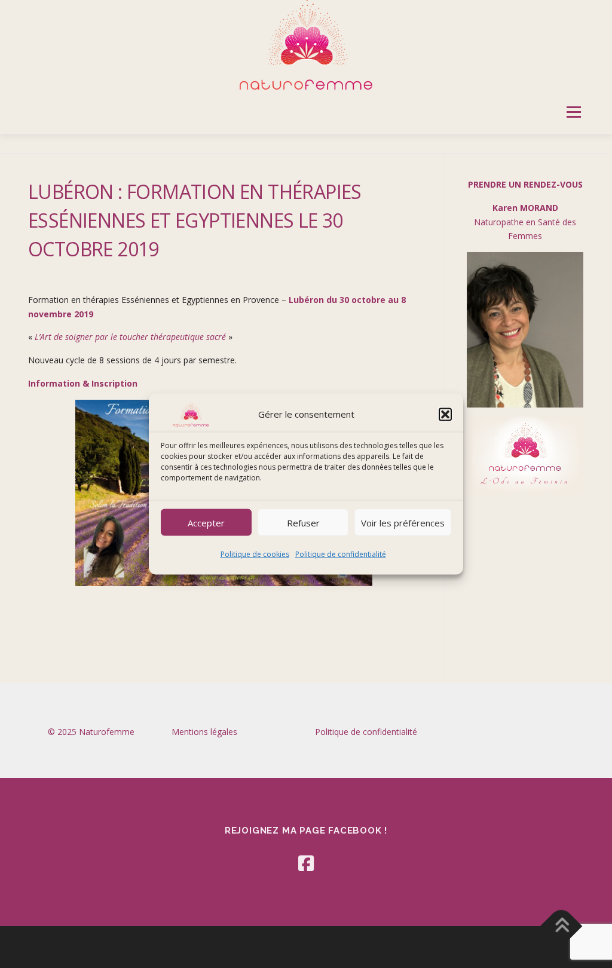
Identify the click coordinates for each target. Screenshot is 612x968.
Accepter (206, 522)
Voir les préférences (403, 522)
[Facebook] (306, 863)
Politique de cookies (255, 554)
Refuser (303, 522)
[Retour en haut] (561, 926)
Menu (573, 112)
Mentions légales (204, 731)
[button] (445, 415)
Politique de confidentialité (340, 554)
